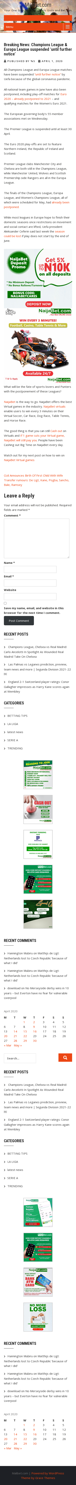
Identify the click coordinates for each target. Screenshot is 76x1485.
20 (5, 1036)
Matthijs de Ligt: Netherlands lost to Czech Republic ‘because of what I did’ (35, 958)
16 (35, 1031)
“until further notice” (48, 74)
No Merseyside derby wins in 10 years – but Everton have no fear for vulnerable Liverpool (36, 993)
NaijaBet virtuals (54, 406)
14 (15, 1031)
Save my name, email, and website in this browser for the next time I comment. (34, 610)
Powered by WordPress (47, 1473)
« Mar (7, 1045)
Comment (12, 515)
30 (35, 1041)
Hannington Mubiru (20, 953)
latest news (15, 732)
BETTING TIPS (17, 716)
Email (9, 576)
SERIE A (12, 740)
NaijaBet (9, 402)
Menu (9, 27)
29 (25, 1041)
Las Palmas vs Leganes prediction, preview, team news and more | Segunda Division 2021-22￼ (37, 669)
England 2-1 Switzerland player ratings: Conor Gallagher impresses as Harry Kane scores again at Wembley (36, 686)
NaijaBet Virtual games (19, 460)
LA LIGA (12, 724)
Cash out (56, 431)
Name (9, 563)
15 (25, 1031)
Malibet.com (38, 4)
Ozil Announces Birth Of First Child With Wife (33, 475)
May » (18, 1045)
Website (10, 590)
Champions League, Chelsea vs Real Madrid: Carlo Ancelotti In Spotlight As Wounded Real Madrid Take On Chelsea (35, 651)
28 (15, 1041)
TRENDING (15, 748)
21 (15, 1036)
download (13, 988)
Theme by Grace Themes (38, 1478)
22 (25, 1036)
